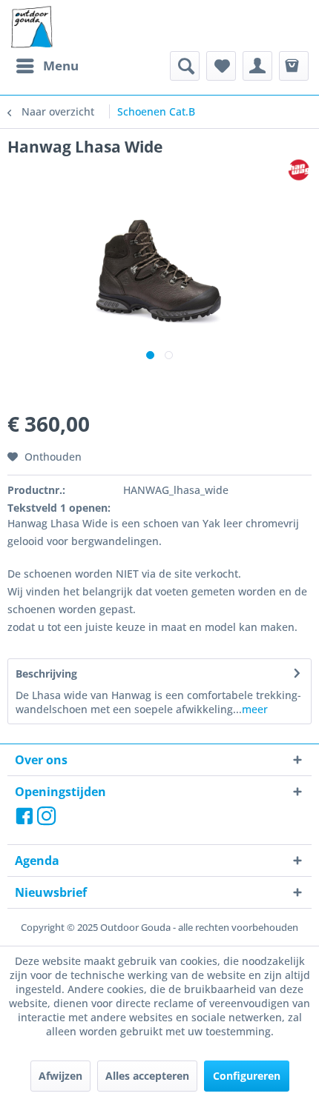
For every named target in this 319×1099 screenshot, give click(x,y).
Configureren (246, 1076)
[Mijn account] (257, 66)
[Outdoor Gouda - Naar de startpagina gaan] (31, 27)
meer (255, 709)
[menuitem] (46, 66)
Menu (61, 65)
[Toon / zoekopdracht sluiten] (185, 66)
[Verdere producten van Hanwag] (299, 170)
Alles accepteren (147, 1076)
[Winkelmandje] (294, 66)
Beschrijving (46, 674)
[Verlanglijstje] (221, 66)
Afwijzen (60, 1076)
